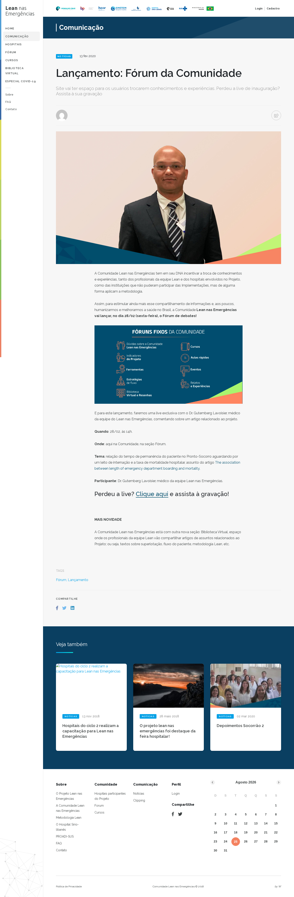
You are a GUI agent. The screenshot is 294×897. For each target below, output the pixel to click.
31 (225, 850)
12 (246, 823)
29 (276, 841)
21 (266, 832)
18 (235, 832)
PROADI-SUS (65, 836)
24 (225, 841)
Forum (99, 805)
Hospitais (13, 44)
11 (235, 823)
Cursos (11, 60)
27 (256, 841)
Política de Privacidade (69, 886)
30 (215, 850)
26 (246, 841)
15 (276, 823)
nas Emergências (19, 11)
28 (266, 841)
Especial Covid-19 (20, 81)
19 (246, 832)
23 (215, 841)
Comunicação (17, 36)
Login (259, 8)
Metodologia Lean (68, 817)
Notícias (138, 793)
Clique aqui (152, 494)
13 (256, 823)
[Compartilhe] (173, 814)
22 (276, 832)
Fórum (10, 52)
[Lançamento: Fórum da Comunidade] (57, 608)
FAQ (8, 101)
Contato (11, 109)
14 (266, 823)
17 (225, 832)
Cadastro (273, 8)
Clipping (139, 800)
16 (215, 832)
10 (225, 823)
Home (9, 28)
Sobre (9, 94)
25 (235, 841)
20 (256, 832)
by (278, 886)
